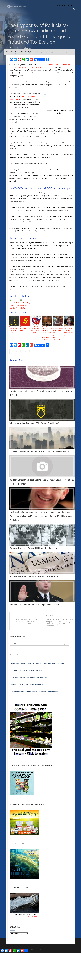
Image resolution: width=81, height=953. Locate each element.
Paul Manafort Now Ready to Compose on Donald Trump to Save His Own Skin (68, 331)
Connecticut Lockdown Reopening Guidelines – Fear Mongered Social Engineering (34, 692)
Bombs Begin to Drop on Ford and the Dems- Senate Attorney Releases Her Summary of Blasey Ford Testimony (47, 333)
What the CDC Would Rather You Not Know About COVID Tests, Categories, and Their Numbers (38, 663)
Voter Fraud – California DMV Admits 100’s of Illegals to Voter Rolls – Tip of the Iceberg (35, 331)
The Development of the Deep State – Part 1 (25, 328)
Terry (12, 48)
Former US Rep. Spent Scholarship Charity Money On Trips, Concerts (25, 305)
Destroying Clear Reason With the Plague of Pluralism (26, 670)
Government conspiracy (25, 48)
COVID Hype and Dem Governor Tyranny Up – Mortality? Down (29, 677)
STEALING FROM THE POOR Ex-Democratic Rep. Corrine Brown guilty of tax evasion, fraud (14, 306)
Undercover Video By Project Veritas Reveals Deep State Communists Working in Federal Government (58, 333)
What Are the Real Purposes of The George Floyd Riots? (14, 329)
